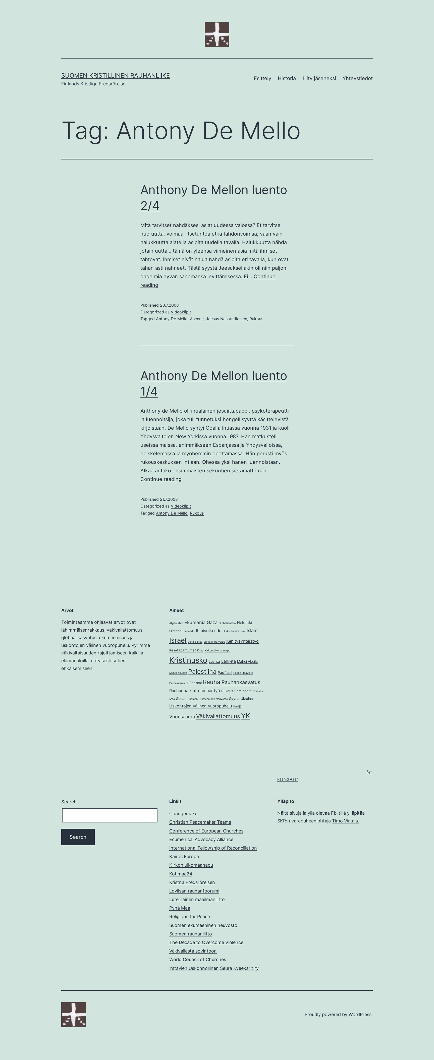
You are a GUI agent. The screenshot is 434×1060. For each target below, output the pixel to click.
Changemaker (184, 813)
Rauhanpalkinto (184, 690)
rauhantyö (210, 690)
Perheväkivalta (178, 683)
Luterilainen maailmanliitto (197, 899)
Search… (70, 801)
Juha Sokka (195, 641)
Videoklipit (181, 311)
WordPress (360, 1014)
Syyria (234, 699)
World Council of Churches (197, 959)
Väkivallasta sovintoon (193, 951)
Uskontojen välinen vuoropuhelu (200, 705)
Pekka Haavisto (243, 673)
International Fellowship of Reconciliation (213, 848)
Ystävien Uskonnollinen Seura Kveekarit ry (214, 968)
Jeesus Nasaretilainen (226, 318)
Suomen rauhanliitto (190, 933)
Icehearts (189, 631)
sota (172, 699)
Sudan (181, 699)
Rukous (256, 318)
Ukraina (247, 699)
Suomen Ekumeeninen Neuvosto (208, 699)
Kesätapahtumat (182, 650)
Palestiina (202, 671)
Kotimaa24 (180, 873)
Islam (252, 630)
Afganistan (176, 623)
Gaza (212, 622)
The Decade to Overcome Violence (206, 942)
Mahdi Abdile (247, 661)
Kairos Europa (184, 856)
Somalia (258, 691)
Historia (287, 78)
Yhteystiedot (358, 78)
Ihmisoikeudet (209, 630)
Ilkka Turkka (231, 631)
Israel (178, 640)
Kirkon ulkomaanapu (217, 650)
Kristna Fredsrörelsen (192, 882)
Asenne (197, 318)
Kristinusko (188, 660)
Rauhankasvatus (241, 682)
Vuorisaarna (182, 716)
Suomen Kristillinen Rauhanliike (115, 75)
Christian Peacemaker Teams (200, 822)
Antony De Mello (172, 318)
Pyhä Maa (179, 908)
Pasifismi (225, 673)
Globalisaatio (227, 623)
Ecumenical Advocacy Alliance (201, 839)
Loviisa (214, 661)
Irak (243, 631)
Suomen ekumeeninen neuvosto (203, 925)
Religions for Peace (189, 916)
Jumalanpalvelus (214, 641)
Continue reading (161, 479)
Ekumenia (194, 622)
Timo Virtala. (345, 820)
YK (245, 715)
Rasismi (195, 683)
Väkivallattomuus (218, 716)
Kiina (200, 650)
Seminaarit (243, 691)
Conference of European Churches (206, 830)
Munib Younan (178, 673)
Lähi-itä (228, 661)
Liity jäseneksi (319, 78)
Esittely (262, 78)
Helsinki (244, 622)
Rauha (211, 682)
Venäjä (237, 706)
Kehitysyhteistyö (242, 641)
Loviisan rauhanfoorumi (194, 891)
